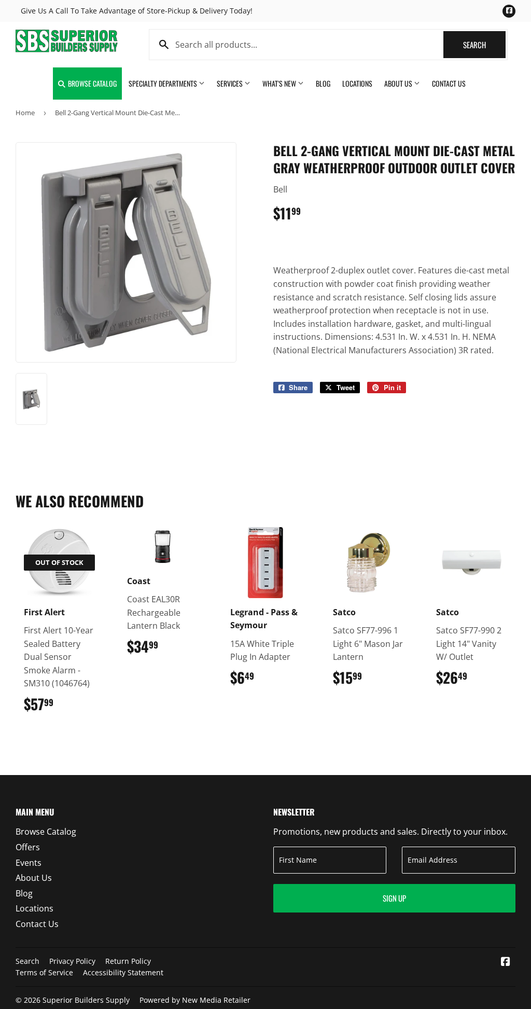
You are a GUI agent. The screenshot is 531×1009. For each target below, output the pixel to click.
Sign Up (394, 898)
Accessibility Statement (123, 972)
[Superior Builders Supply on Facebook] (505, 962)
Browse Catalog (91, 83)
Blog (323, 83)
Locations (357, 83)
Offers (28, 847)
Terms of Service (44, 972)
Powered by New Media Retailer (194, 1000)
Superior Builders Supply (86, 1000)
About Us (399, 83)
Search (484, 44)
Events (28, 862)
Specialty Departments (164, 83)
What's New (280, 83)
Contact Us (449, 83)
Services (230, 83)
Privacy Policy (72, 961)
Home (25, 112)
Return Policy (128, 961)
